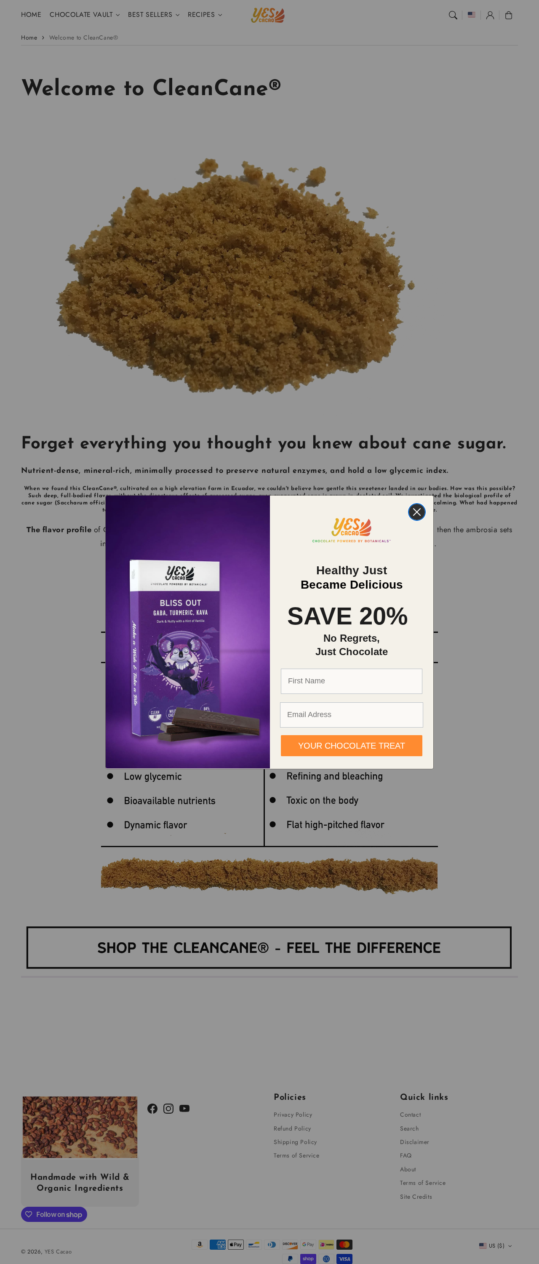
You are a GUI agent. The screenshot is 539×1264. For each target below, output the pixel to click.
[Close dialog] (416, 512)
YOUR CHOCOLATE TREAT (351, 745)
